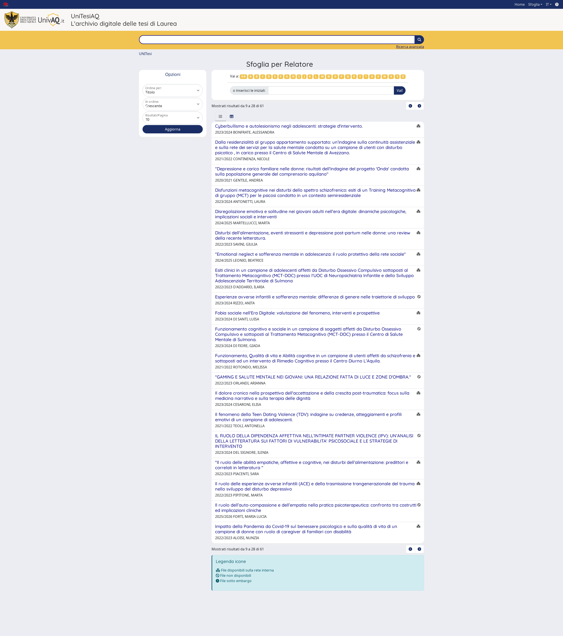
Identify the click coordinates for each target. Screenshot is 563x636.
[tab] (220, 116)
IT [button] (547, 4)
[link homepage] (7, 4)
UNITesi (145, 53)
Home (520, 4)
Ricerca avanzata (410, 46)
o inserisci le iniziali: (249, 90)
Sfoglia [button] (534, 4)
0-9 (243, 76)
